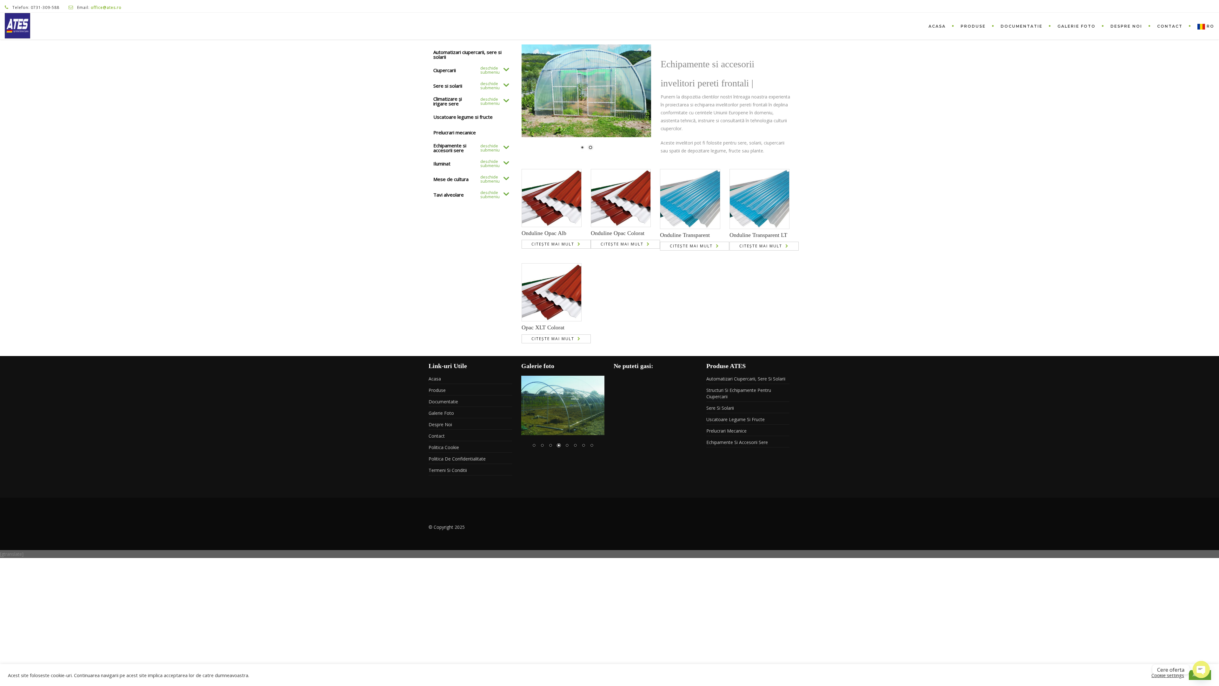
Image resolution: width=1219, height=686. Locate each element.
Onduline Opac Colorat (617, 233)
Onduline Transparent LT (758, 235)
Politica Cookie (444, 447)
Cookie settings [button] (1167, 675)
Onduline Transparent (685, 235)
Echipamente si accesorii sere (737, 442)
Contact (1169, 26)
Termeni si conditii (448, 470)
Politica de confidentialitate (457, 459)
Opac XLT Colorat (543, 327)
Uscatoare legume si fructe (735, 419)
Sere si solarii (720, 408)
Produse (973, 26)
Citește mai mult (552, 244)
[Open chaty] (1201, 669)
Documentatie (1021, 26)
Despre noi (1126, 26)
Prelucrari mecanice (726, 431)
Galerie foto (1076, 26)
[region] (586, 101)
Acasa (937, 26)
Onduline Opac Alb (544, 233)
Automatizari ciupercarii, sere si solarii (745, 379)
